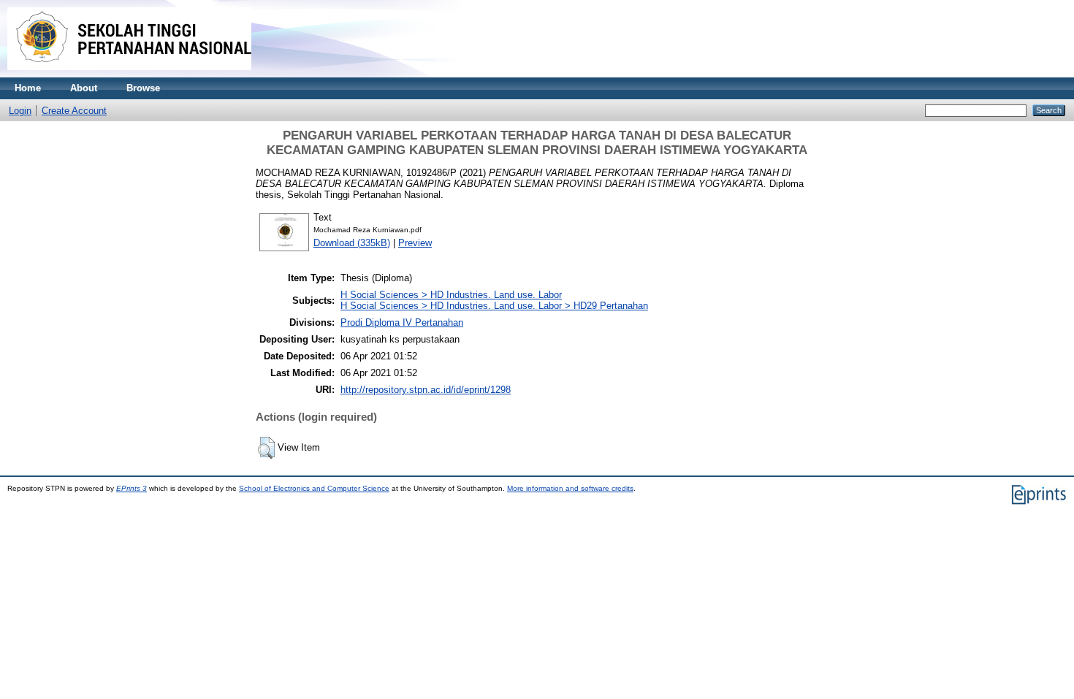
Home (28, 88)
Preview (415, 242)
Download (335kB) (351, 242)
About (83, 88)
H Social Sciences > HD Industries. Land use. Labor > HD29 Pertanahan (494, 305)
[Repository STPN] (129, 74)
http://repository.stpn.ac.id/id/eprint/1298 (425, 389)
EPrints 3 (131, 488)
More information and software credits (570, 488)
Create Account (74, 110)
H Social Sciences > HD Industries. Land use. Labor (451, 294)
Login (20, 110)
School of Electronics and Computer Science (314, 488)
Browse (143, 88)
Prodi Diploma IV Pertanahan (401, 322)
